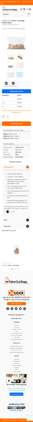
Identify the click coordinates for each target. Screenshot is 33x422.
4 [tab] (17, 269)
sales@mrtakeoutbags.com (16, 352)
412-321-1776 (17, 350)
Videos (16, 369)
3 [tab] (15, 269)
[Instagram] (11, 309)
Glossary (12, 212)
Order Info (16, 359)
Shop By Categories (16, 315)
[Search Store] (28, 14)
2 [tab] (13, 269)
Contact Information (16, 333)
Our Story (16, 327)
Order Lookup (16, 371)
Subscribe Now (16, 304)
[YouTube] (20, 309)
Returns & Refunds (16, 365)
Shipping (16, 367)
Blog (16, 331)
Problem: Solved (16, 329)
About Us (16, 325)
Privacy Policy (16, 361)
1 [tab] (11, 269)
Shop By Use (16, 318)
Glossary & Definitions (16, 335)
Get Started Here (16, 394)
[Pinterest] (24, 309)
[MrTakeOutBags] (10, 9)
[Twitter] (16, 309)
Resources (16, 363)
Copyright (16, 337)
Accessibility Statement (16, 339)
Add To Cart (17, 124)
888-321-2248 (19, 346)
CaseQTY (3, 116)
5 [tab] (19, 269)
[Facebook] (7, 309)
